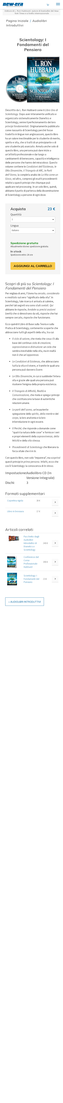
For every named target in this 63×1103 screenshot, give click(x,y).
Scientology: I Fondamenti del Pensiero (31, 579)
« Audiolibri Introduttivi (25, 601)
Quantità (15, 214)
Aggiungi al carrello (33, 266)
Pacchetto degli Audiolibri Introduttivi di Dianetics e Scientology (31, 543)
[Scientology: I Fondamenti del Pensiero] (12, 579)
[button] (32, 79)
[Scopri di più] (55, 543)
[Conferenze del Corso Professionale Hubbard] (12, 561)
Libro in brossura (15, 511)
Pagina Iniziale (17, 21)
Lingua (14, 226)
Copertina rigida (15, 500)
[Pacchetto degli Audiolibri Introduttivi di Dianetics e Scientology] (13, 538)
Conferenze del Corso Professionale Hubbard (31, 562)
